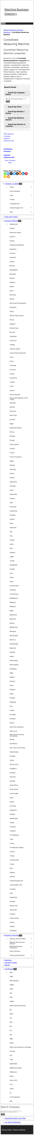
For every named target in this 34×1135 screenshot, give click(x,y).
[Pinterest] (26, 173)
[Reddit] (20, 173)
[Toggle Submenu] (20, 184)
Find (8, 101)
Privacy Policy (7, 1130)
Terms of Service (19, 1130)
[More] (8, 176)
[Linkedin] (23, 173)
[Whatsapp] (5, 173)
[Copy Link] (5, 176)
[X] (17, 173)
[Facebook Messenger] (14, 173)
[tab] (17, 93)
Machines (7, 32)
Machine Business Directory (13, 30)
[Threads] (11, 173)
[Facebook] (8, 173)
